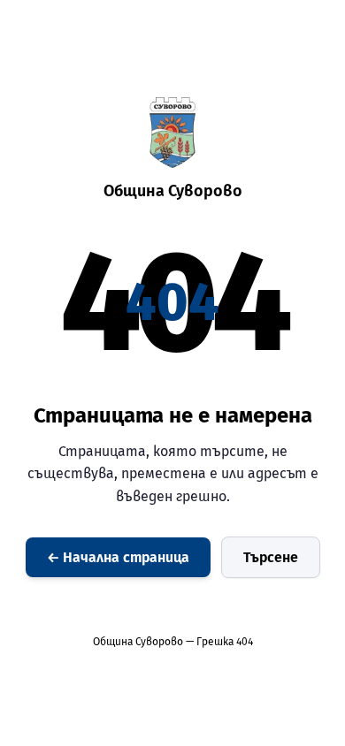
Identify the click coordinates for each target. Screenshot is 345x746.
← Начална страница (118, 557)
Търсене (270, 557)
